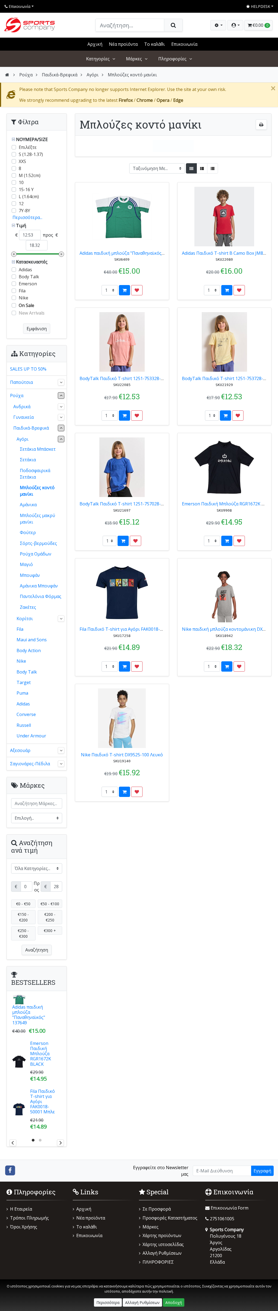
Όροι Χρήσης (23, 1227)
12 (21, 204)
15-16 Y (26, 189)
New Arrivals (32, 313)
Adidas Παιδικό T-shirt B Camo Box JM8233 (226, 253)
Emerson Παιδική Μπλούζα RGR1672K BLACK (228, 504)
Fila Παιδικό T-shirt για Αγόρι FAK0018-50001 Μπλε (132, 629)
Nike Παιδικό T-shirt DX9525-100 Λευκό (122, 755)
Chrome (145, 100)
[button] (235, 25)
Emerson (28, 284)
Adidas (25, 270)
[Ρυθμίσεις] (218, 25)
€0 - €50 (23, 903)
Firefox (126, 100)
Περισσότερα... (27, 217)
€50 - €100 (49, 903)
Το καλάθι (154, 44)
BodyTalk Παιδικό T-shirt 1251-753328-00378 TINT (132, 378)
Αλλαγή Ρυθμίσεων (162, 1253)
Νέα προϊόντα (123, 44)
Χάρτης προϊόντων (162, 1235)
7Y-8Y (24, 211)
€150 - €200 (23, 917)
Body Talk (29, 277)
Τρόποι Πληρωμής (29, 1218)
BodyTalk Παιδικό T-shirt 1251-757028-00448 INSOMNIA (138, 504)
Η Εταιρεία (21, 1209)
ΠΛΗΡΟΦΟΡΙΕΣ (158, 1262)
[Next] (60, 1142)
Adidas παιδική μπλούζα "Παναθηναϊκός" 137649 (129, 253)
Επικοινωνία (19, 6)
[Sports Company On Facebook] (10, 1170)
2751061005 (222, 1219)
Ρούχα (26, 75)
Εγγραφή (262, 1171)
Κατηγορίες (98, 59)
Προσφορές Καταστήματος (170, 1218)
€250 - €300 (23, 933)
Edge (178, 100)
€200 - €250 (49, 917)
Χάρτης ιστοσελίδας (163, 1244)
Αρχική (94, 44)
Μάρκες (134, 59)
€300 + (50, 930)
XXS (22, 161)
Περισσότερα (107, 1302)
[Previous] (13, 1142)
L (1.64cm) (29, 197)
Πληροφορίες (172, 59)
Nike (23, 298)
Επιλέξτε (28, 147)
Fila (22, 291)
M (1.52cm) (29, 175)
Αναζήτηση (36, 950)
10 (21, 182)
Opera (163, 100)
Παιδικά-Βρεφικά (59, 75)
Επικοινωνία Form (229, 1208)
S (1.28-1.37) (31, 154)
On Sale (26, 305)
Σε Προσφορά (157, 1209)
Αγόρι (93, 75)
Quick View (151, 189)
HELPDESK (260, 6)
